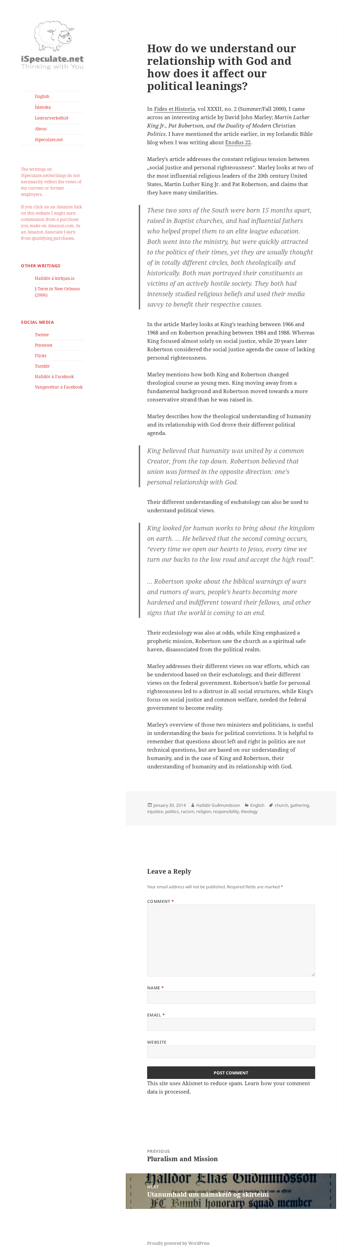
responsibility (226, 811)
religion (203, 811)
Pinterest (43, 345)
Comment (160, 901)
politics (172, 811)
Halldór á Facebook (54, 377)
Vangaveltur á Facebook (59, 387)
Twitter (42, 335)
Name (155, 988)
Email (156, 1015)
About (41, 129)
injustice (155, 811)
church (281, 805)
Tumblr (42, 366)
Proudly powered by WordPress (178, 1243)
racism (187, 811)
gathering (299, 805)
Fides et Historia (174, 108)
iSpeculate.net (49, 140)
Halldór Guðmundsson (218, 805)
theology (249, 811)
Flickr (41, 356)
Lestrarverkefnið (51, 118)
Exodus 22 (238, 142)
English (42, 96)
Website (157, 1042)
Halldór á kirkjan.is (54, 278)
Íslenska (43, 107)
